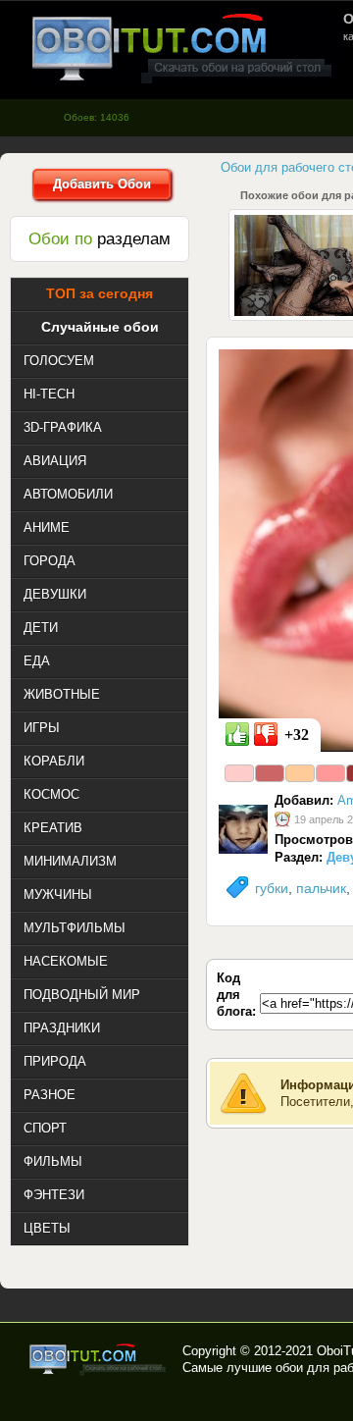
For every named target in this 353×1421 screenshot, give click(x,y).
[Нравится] (237, 734)
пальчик (321, 888)
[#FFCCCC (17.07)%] (239, 773)
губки (271, 888)
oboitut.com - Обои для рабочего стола (181, 47)
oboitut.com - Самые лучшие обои (98, 1359)
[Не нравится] (265, 734)
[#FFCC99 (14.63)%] (300, 773)
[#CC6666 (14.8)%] (269, 773)
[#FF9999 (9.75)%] (330, 773)
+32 (296, 734)
